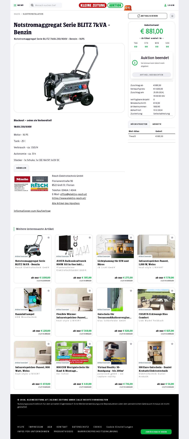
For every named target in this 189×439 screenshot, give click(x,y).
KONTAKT (62, 427)
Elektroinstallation (33, 14)
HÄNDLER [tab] (21, 168)
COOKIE (97, 427)
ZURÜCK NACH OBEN (156, 432)
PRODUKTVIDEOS (63, 431)
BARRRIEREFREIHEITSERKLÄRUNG (98, 431)
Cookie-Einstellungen (119, 427)
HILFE (20, 427)
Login (171, 5)
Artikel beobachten (151, 75)
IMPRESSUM (36, 427)
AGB (50, 427)
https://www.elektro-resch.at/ (69, 198)
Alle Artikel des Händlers (66, 203)
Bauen (17, 14)
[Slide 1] (69, 107)
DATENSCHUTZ (80, 427)
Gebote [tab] (157, 124)
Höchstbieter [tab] (139, 124)
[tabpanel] (69, 188)
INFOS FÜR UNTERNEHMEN (33, 431)
